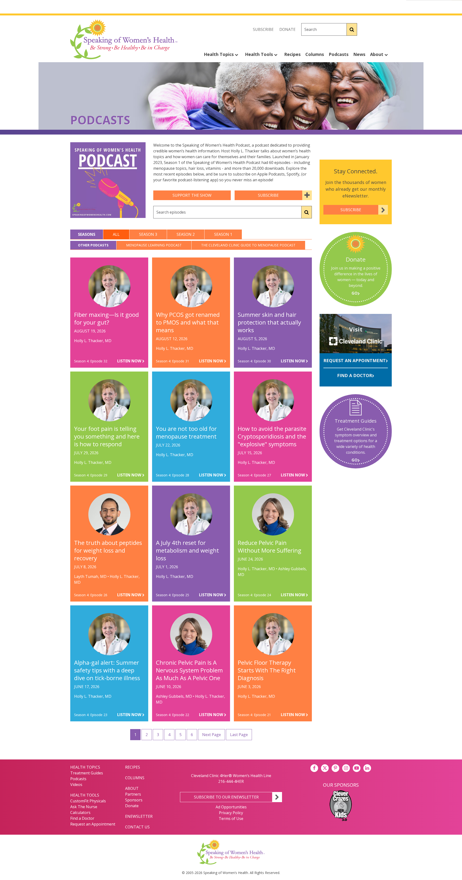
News (359, 54)
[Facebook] (367, 29)
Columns (314, 54)
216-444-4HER (231, 781)
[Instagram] (388, 29)
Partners (133, 794)
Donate (287, 29)
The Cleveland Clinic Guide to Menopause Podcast (248, 245)
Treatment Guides (86, 773)
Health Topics (219, 54)
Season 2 (186, 234)
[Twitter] (377, 29)
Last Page (239, 734)
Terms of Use (231, 818)
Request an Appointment (354, 360)
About (377, 54)
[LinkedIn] (367, 768)
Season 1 (223, 234)
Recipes (292, 54)
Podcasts (338, 54)
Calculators (80, 812)
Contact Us (137, 827)
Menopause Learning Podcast (154, 245)
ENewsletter (139, 816)
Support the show (192, 195)
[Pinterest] (335, 768)
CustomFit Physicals (88, 801)
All (116, 234)
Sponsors (133, 800)
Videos (76, 784)
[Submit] (352, 29)
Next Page (211, 734)
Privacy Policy (231, 812)
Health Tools (259, 54)
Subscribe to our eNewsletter (226, 797)
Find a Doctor (354, 375)
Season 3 (148, 234)
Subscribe (263, 29)
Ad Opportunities (231, 807)
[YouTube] (356, 768)
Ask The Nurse (83, 806)
